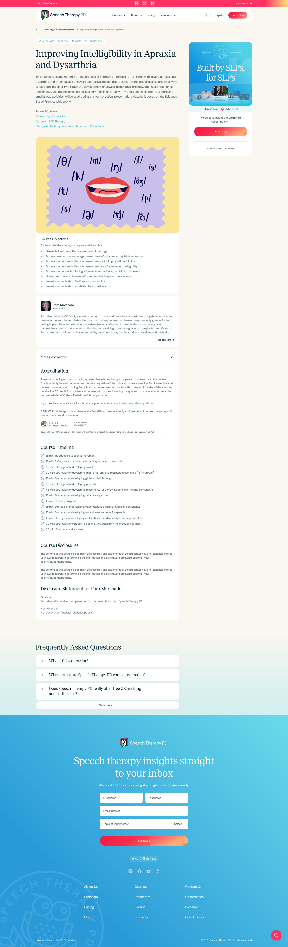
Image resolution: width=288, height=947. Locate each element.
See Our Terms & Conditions (220, 148)
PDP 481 (150, 432)
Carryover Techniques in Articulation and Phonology (70, 126)
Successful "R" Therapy (50, 121)
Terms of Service (66, 940)
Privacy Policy (44, 940)
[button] (119, 15)
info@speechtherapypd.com (136, 403)
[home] (63, 15)
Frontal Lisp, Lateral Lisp (52, 116)
